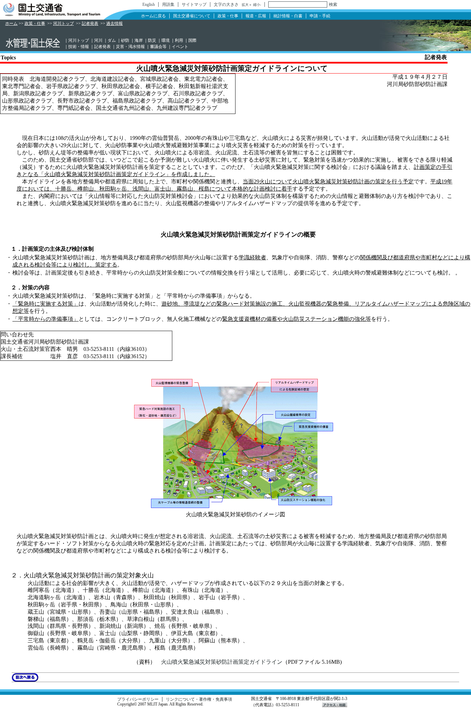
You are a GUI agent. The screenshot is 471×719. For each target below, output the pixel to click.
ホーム (11, 23)
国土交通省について (191, 15)
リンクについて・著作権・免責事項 (199, 699)
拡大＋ (247, 5)
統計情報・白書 (287, 15)
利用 (179, 40)
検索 (333, 4)
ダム (112, 40)
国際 (192, 40)
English (148, 4)
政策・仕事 (228, 15)
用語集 (168, 4)
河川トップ (63, 23)
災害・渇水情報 (130, 46)
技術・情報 (78, 46)
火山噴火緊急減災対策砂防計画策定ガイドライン (221, 662)
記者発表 (90, 23)
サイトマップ (194, 4)
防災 (152, 40)
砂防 (125, 40)
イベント (180, 46)
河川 (98, 40)
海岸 (138, 40)
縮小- (257, 5)
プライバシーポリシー (138, 699)
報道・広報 (255, 15)
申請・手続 (320, 15)
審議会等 (158, 46)
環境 (165, 40)
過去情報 (114, 23)
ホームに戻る (153, 15)
